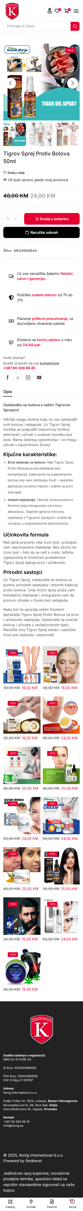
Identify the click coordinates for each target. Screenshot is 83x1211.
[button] (49, 10)
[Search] (75, 26)
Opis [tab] (7, 391)
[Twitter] (17, 377)
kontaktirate (49, 363)
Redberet (34, 1161)
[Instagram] (28, 377)
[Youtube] (39, 377)
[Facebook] (7, 377)
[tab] (7, 393)
